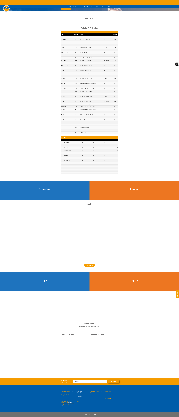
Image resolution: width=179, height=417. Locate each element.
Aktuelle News (90, 19)
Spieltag (74, 6)
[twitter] (173, 2)
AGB (106, 396)
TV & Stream (85, 6)
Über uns (96, 6)
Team (91, 6)
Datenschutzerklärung (108, 391)
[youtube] (93, 314)
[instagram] (97, 314)
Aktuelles (69, 6)
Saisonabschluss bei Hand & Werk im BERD (66, 404)
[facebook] (169, 2)
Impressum (106, 393)
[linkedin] (86, 314)
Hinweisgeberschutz (108, 398)
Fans (79, 6)
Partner (103, 6)
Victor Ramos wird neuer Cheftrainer (65, 391)
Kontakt (109, 6)
